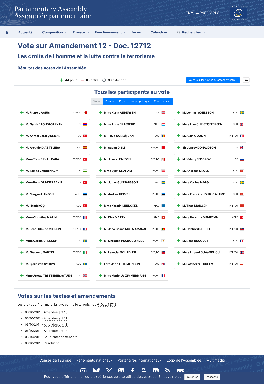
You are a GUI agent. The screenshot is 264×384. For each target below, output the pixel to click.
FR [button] (188, 13)
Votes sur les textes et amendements (212, 79)
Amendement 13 (56, 324)
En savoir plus (169, 377)
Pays (122, 101)
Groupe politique (140, 101)
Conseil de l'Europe (55, 360)
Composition (52, 32)
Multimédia (215, 360)
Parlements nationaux (94, 360)
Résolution (51, 343)
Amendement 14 (56, 331)
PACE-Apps (209, 13)
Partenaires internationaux (139, 360)
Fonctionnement (108, 32)
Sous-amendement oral (61, 337)
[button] (246, 80)
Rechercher (191, 32)
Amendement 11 (55, 318)
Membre (110, 101)
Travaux (79, 32)
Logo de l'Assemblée (184, 360)
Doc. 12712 (108, 304)
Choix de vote (162, 101)
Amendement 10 (55, 312)
